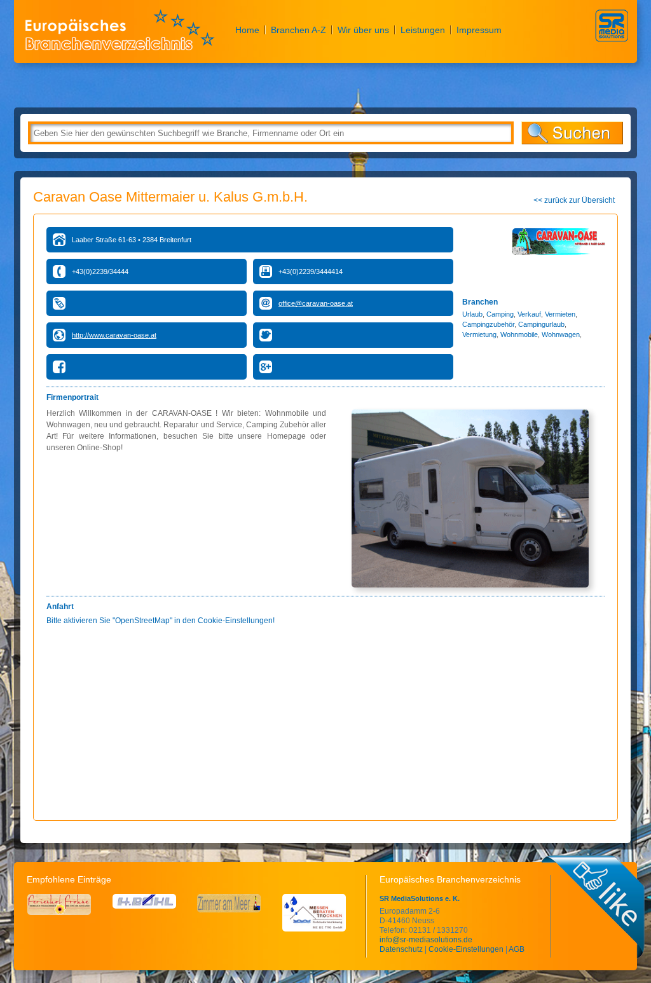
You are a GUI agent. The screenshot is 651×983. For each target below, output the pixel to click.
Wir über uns (363, 30)
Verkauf (529, 314)
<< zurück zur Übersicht (574, 200)
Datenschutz (401, 949)
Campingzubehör (488, 324)
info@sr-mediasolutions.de (426, 939)
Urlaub (472, 314)
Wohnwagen (561, 334)
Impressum (479, 30)
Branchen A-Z (298, 30)
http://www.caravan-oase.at (114, 335)
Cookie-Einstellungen (466, 949)
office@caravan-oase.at (315, 303)
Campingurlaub (541, 324)
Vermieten (560, 314)
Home (247, 30)
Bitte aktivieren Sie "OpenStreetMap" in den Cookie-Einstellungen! (160, 620)
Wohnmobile (519, 334)
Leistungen (423, 30)
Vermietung (479, 334)
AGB (516, 949)
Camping (500, 314)
